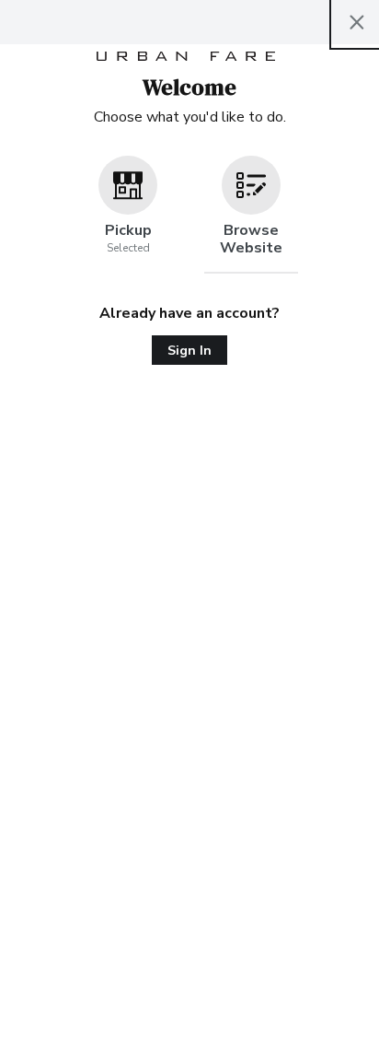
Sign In (189, 350)
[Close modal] (357, 22)
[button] (128, 215)
